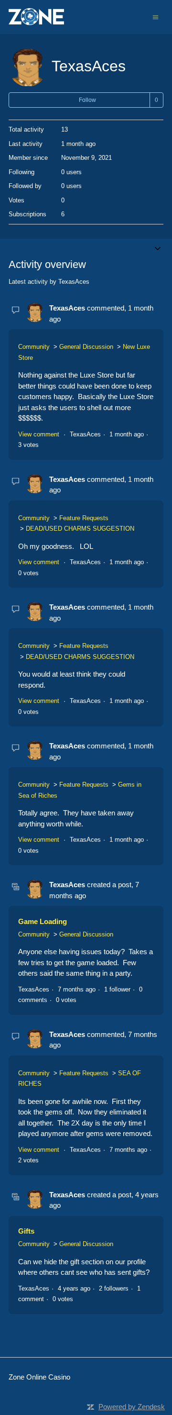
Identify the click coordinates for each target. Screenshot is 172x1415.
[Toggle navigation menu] (155, 16)
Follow (87, 100)
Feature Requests (83, 518)
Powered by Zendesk (131, 1407)
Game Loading (42, 921)
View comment (38, 434)
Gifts (26, 1231)
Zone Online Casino (39, 1377)
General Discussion (86, 346)
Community (34, 346)
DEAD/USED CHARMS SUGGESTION (80, 528)
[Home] (36, 17)
